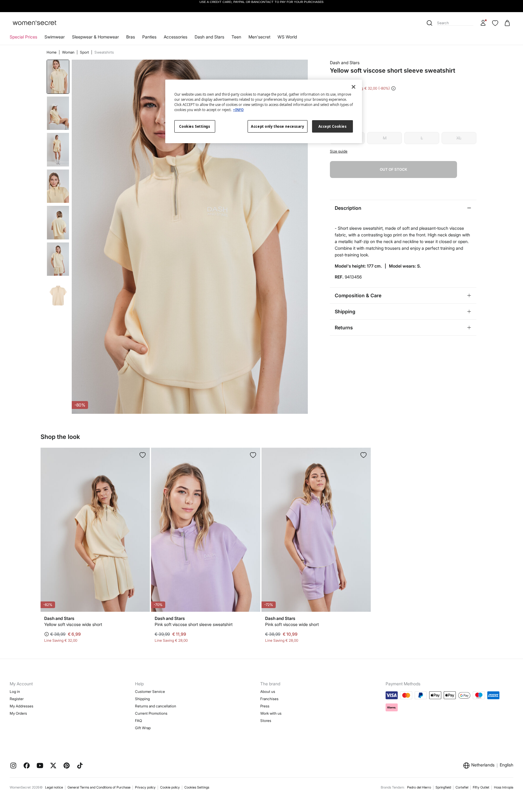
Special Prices (23, 36)
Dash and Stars (209, 36)
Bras (130, 36)
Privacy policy (145, 787)
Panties (149, 36)
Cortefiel (462, 787)
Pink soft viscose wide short (292, 624)
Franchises (269, 699)
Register (17, 699)
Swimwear (54, 36)
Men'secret (259, 36)
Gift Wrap (143, 728)
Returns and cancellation (155, 706)
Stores (265, 720)
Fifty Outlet (481, 787)
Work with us (270, 713)
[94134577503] (253, 455)
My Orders (18, 713)
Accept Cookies (332, 126)
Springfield (443, 787)
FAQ (138, 720)
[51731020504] (142, 455)
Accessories (175, 36)
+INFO (238, 109)
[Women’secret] (34, 23)
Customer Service (150, 691)
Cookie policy (170, 787)
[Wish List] (495, 23)
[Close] (353, 87)
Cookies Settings (196, 787)
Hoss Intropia (503, 787)
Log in (15, 691)
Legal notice (54, 787)
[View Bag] (507, 23)
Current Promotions (151, 713)
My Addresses (21, 706)
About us (267, 691)
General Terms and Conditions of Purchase (98, 787)
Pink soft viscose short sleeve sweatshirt (193, 624)
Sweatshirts (104, 52)
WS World (287, 36)
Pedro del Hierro (419, 787)
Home (52, 52)
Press (264, 706)
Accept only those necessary (277, 126)
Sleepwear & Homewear (95, 36)
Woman (68, 52)
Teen (236, 36)
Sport (85, 52)
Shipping (142, 699)
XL (459, 137)
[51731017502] (363, 455)
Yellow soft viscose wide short (73, 624)
